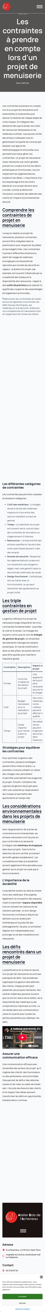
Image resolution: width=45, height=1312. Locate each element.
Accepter (22, 1296)
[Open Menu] (40, 7)
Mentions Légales (22, 1309)
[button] (41, 1277)
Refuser (22, 1303)
